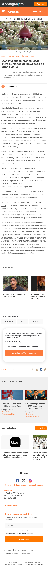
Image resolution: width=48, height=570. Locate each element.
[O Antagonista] (12, 4)
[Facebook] (17, 481)
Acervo (9, 19)
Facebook (41, 369)
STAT (3, 206)
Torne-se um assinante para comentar (23, 346)
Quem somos (7, 550)
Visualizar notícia (10, 277)
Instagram (37, 369)
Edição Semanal (34, 19)
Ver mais (40, 428)
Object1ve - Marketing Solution (33, 564)
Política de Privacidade (24, 533)
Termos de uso (26, 553)
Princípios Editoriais (20, 550)
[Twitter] (23, 481)
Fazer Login (38, 12)
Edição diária (20, 19)
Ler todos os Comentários (23, 353)
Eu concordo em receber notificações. (20, 531)
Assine (31, 550)
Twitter (45, 369)
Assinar (40, 4)
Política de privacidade (12, 553)
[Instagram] (30, 481)
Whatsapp (32, 369)
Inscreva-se (24, 539)
